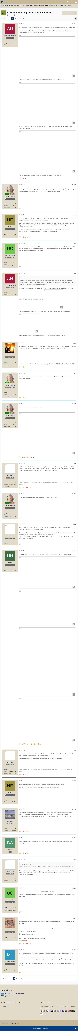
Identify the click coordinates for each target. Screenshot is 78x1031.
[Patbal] (72, 1011)
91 (20, 18)
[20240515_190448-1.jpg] (47, 572)
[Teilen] (75, 18)
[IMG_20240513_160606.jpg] (47, 56)
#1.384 (74, 243)
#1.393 (74, 750)
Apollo (6, 995)
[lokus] (50, 1011)
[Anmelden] (72, 2)
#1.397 (74, 859)
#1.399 (74, 918)
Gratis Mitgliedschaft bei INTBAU (51, 364)
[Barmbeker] (45, 1011)
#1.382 (74, 184)
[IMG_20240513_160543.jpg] (47, 103)
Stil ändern (74, 1022)
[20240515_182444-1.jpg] (47, 608)
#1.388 (74, 403)
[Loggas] (75, 1011)
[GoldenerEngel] (42, 1014)
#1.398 (74, 888)
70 (12, 18)
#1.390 (74, 494)
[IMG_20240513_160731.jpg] (47, 151)
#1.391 (74, 524)
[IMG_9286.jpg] (47, 433)
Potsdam (7, 996)
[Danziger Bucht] (47, 1011)
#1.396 (74, 837)
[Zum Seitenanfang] (75, 1029)
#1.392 (74, 551)
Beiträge (5, 43)
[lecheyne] (64, 1011)
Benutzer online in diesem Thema (12, 1003)
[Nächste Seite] (23, 18)
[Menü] (76, 1)
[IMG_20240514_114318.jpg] (53, 299)
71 (15, 18)
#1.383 (74, 215)
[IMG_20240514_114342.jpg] (29, 323)
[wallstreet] (66, 1011)
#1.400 (74, 950)
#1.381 (74, 24)
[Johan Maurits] (61, 1011)
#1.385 (74, 273)
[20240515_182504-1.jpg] (47, 661)
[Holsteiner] (42, 1011)
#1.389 (74, 463)
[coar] (58, 1011)
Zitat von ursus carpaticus (29, 278)
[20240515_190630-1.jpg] (47, 720)
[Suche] (68, 1)
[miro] (56, 1011)
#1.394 (74, 780)
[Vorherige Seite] (2, 18)
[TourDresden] (69, 1011)
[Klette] (53, 1011)
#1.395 (74, 809)
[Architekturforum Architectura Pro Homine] (4, 1)
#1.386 (74, 343)
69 (9, 18)
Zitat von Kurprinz (27, 864)
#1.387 (74, 373)
